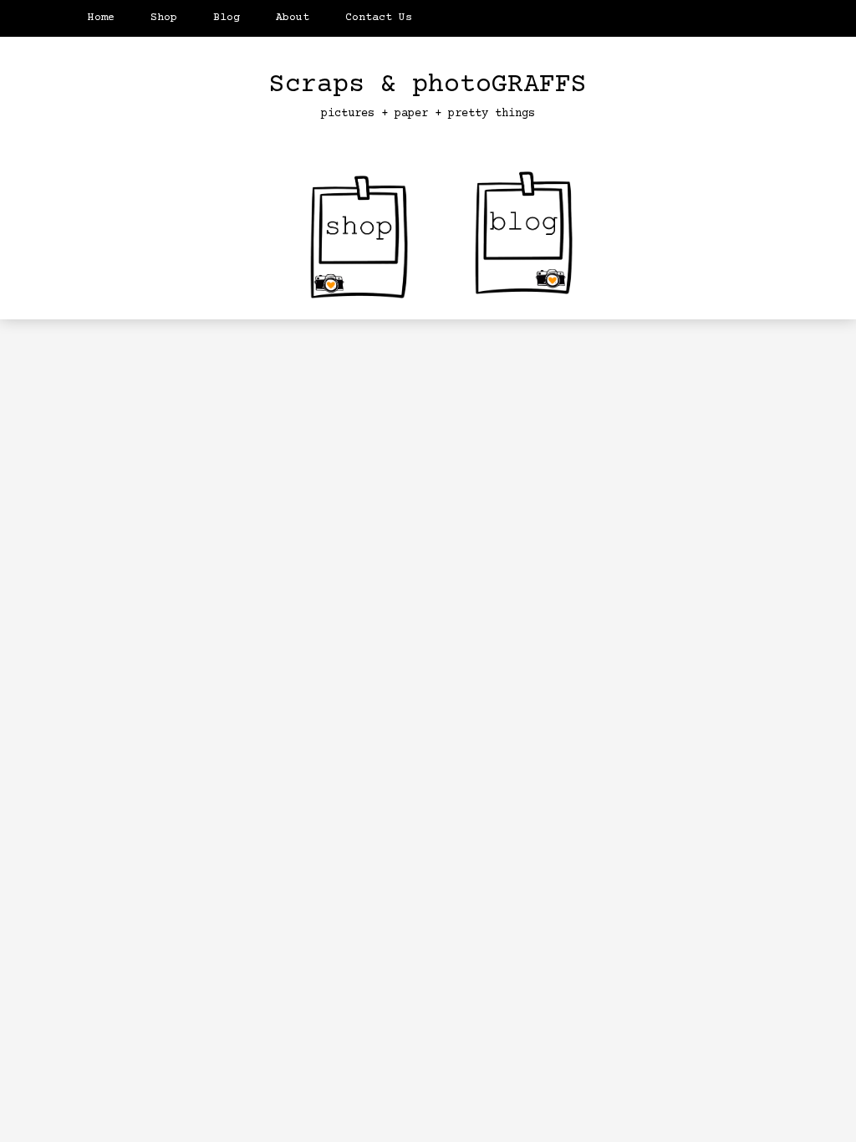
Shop (163, 17)
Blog (226, 17)
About (292, 17)
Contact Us (378, 17)
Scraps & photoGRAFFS (428, 85)
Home (101, 17)
